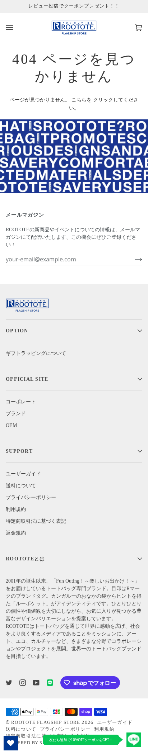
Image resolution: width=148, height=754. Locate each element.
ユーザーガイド (23, 473)
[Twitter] (9, 682)
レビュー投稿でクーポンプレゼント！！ (74, 6)
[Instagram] (22, 682)
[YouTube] (36, 682)
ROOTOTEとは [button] (25, 558)
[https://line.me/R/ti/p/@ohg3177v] (50, 682)
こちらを (81, 100)
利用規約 (16, 509)
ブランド (16, 413)
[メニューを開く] (16, 28)
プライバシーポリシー (31, 497)
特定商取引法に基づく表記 (36, 521)
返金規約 (16, 533)
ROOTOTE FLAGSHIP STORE (45, 722)
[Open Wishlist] (11, 743)
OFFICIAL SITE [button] (27, 379)
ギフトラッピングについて (36, 353)
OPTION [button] (17, 330)
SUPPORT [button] (19, 451)
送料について (21, 485)
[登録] (132, 259)
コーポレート (21, 401)
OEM (11, 425)
